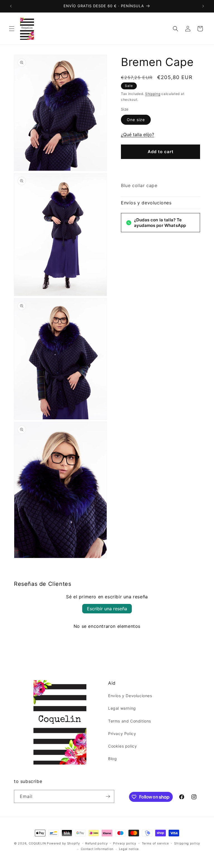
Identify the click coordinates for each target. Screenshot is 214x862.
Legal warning (122, 708)
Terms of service (155, 843)
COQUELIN (37, 843)
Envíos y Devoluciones (130, 695)
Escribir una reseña (107, 608)
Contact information (97, 849)
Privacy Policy (122, 733)
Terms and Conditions (129, 721)
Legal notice (129, 849)
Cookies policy (122, 746)
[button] (12, 29)
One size (136, 119)
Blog (112, 758)
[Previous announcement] (11, 6)
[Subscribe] (108, 796)
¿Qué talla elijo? (137, 134)
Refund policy (96, 843)
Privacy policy (124, 843)
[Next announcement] (203, 6)
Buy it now (160, 168)
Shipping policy (187, 843)
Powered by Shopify (63, 843)
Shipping (152, 94)
